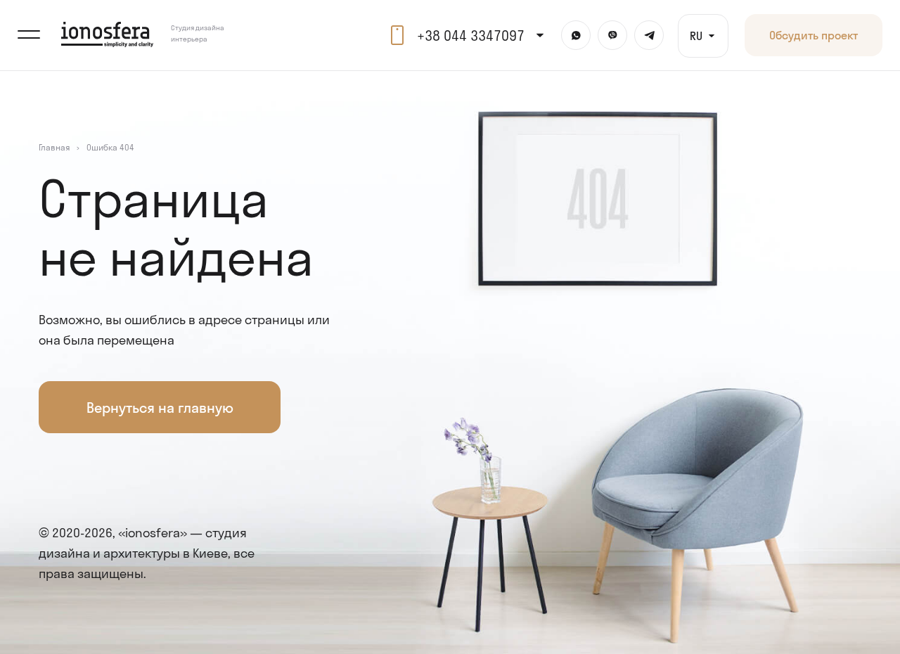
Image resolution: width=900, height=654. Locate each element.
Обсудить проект (813, 35)
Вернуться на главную (159, 407)
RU (696, 35)
